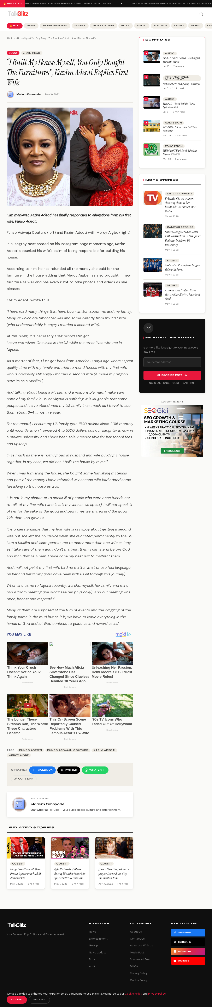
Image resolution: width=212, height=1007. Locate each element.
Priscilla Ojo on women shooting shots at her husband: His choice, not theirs (180, 204)
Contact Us (137, 938)
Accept (17, 999)
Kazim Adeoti (105, 750)
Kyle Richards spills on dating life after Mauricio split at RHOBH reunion (70, 873)
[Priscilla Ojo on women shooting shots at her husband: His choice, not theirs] (152, 198)
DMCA (134, 966)
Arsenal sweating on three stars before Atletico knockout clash (182, 294)
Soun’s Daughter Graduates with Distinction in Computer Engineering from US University (183, 238)
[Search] (201, 14)
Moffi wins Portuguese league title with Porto (182, 267)
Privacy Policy (138, 973)
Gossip (80, 25)
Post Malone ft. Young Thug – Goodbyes (181, 84)
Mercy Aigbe (19, 755)
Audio (142, 25)
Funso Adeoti (30, 750)
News (31, 25)
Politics (160, 25)
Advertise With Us (141, 945)
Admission (173, 122)
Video (195, 25)
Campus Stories (180, 227)
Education (174, 146)
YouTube (183, 960)
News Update (103, 25)
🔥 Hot (15, 25)
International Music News (177, 78)
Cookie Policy (138, 980)
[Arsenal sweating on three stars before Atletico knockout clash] (152, 290)
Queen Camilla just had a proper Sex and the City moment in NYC (114, 873)
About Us (136, 931)
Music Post (137, 952)
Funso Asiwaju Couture (67, 750)
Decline (39, 999)
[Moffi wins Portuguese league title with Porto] (152, 265)
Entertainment (55, 25)
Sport (179, 25)
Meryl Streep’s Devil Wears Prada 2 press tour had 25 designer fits (25, 873)
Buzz (125, 25)
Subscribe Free (170, 375)
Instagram (184, 951)
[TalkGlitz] (18, 14)
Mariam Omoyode (29, 94)
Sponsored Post (140, 959)
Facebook (184, 932)
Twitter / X (184, 942)
